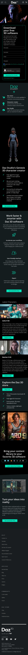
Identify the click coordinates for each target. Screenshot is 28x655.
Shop (3, 610)
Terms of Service (15, 648)
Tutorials (4, 541)
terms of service (13, 64)
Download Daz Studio (12, 75)
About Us (4, 575)
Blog (3, 572)
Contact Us (4, 538)
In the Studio (5, 594)
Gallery (3, 597)
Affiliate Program (5, 550)
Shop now (7, 389)
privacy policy (20, 64)
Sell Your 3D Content (6, 547)
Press (3, 578)
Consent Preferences (6, 560)
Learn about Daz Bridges (14, 466)
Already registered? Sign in (9, 78)
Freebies (4, 613)
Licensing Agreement (6, 648)
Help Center (4, 544)
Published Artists (5, 616)
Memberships (5, 569)
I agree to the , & (14, 64)
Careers (3, 581)
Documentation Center (7, 553)
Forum (3, 600)
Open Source (5, 556)
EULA (5, 65)
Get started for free (10, 206)
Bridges (3, 585)
